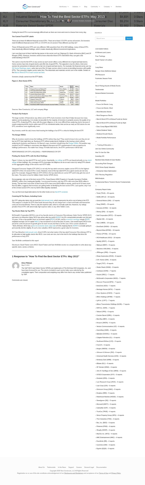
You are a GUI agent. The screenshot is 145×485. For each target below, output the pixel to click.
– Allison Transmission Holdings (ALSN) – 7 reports (112, 304)
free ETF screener (61, 192)
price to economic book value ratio (44, 226)
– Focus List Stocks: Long (104, 104)
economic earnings (72, 219)
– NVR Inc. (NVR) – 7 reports (105, 308)
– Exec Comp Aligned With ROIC (106, 126)
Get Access (63, 6)
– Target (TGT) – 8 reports (104, 263)
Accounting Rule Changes (104, 163)
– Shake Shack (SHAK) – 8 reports (107, 267)
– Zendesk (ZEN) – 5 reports (105, 378)
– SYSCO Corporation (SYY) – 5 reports (108, 374)
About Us (41, 467)
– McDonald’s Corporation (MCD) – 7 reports (110, 278)
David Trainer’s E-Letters (103, 60)
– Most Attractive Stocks (103, 112)
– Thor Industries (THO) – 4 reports (107, 419)
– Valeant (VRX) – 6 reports (104, 311)
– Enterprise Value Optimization (105, 171)
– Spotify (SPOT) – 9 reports (104, 241)
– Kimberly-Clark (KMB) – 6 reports (107, 360)
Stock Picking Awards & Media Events (107, 86)
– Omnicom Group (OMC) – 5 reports (107, 389)
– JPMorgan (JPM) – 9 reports (105, 252)
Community (94, 6)
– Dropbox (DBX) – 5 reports (105, 393)
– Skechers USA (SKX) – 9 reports (106, 248)
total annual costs (47, 200)
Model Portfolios (100, 100)
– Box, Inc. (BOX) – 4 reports (105, 422)
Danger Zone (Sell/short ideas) (105, 71)
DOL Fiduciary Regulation (104, 174)
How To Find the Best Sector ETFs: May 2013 (72, 16)
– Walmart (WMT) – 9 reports (105, 245)
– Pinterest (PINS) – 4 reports (105, 426)
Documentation (101, 467)
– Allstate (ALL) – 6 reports (104, 363)
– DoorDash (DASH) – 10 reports (106, 226)
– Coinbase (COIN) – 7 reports (105, 271)
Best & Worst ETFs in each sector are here (29, 72)
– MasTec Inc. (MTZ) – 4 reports (106, 434)
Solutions (75, 6)
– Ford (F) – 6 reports (102, 345)
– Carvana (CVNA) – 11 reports (105, 208)
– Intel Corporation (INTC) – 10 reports (108, 215)
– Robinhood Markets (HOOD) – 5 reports (109, 397)
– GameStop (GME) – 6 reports (105, 330)
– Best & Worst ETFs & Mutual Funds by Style (110, 123)
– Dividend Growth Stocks (104, 134)
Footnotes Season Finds (103, 78)
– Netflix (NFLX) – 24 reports (105, 197)
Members (118, 6)
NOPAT (58, 217)
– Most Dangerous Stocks (104, 115)
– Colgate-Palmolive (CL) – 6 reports (107, 337)
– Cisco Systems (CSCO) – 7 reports (107, 293)
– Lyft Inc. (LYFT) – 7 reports (105, 300)
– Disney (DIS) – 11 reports (104, 211)
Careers (79, 467)
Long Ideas (99, 67)
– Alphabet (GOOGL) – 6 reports (106, 334)
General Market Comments (104, 93)
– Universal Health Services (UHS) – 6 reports (110, 356)
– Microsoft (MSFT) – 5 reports (105, 404)
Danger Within (73, 143)
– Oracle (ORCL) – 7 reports (104, 274)
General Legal (89, 467)
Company (107, 6)
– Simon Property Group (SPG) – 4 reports (109, 415)
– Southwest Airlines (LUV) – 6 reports (108, 341)
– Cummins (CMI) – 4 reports (105, 445)
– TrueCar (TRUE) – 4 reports (105, 411)
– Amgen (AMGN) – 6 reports (105, 348)
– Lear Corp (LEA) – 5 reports (105, 385)
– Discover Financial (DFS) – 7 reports (108, 282)
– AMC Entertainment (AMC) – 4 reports (108, 437)
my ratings (59, 160)
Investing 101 (99, 156)
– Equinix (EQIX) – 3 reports (104, 448)
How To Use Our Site (102, 152)
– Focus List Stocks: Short (104, 108)
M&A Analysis (99, 178)
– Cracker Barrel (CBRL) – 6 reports (107, 315)
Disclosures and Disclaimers (73, 473)
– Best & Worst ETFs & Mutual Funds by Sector (111, 119)
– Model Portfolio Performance (105, 137)
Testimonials (99, 89)
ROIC (53, 219)
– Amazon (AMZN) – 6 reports (105, 323)
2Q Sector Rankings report (21, 68)
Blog (85, 6)
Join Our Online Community (104, 149)
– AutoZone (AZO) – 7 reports (105, 285)
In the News (62, 467)
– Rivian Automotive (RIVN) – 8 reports (108, 256)
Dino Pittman (27, 263)
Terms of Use (103, 473)
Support (71, 467)
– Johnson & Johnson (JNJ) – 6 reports (108, 352)
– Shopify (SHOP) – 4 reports (105, 430)
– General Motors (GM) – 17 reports (107, 200)
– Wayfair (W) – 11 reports (104, 219)
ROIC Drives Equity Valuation (105, 167)
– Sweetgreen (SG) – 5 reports (105, 400)
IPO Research (100, 75)
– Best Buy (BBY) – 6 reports (105, 319)
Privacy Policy (116, 473)
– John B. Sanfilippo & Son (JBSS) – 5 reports (110, 371)
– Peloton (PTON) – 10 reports (105, 234)
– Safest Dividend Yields (103, 130)
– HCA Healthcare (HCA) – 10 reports (107, 237)
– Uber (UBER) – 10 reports (104, 223)
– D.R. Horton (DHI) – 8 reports (105, 260)
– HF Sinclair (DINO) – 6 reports (106, 367)
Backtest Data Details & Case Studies (107, 160)
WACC (37, 221)
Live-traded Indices (101, 49)
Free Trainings (100, 56)
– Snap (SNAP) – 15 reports (104, 204)
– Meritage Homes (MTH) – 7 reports (107, 289)
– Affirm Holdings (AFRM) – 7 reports (107, 297)
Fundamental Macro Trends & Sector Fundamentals (112, 182)
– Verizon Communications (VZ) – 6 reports (109, 326)
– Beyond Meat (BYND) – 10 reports (107, 230)
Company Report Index (103, 189)
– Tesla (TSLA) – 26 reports (104, 193)
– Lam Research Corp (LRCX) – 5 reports (109, 382)
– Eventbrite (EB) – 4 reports (105, 441)
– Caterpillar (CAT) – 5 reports (105, 408)
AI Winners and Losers (103, 52)
